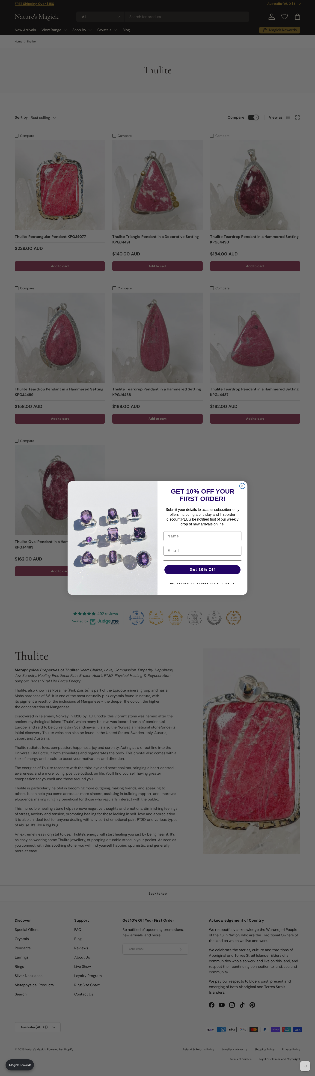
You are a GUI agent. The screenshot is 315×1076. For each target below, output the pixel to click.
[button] (20, 1064)
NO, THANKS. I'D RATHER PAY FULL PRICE (202, 583)
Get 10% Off (202, 570)
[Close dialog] (242, 486)
